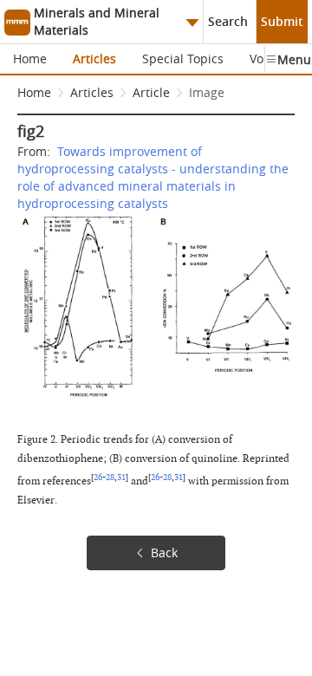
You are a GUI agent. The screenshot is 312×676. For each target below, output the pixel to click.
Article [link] (151, 92)
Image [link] (206, 92)
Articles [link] (92, 92)
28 (110, 477)
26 (98, 477)
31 (121, 477)
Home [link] (34, 92)
